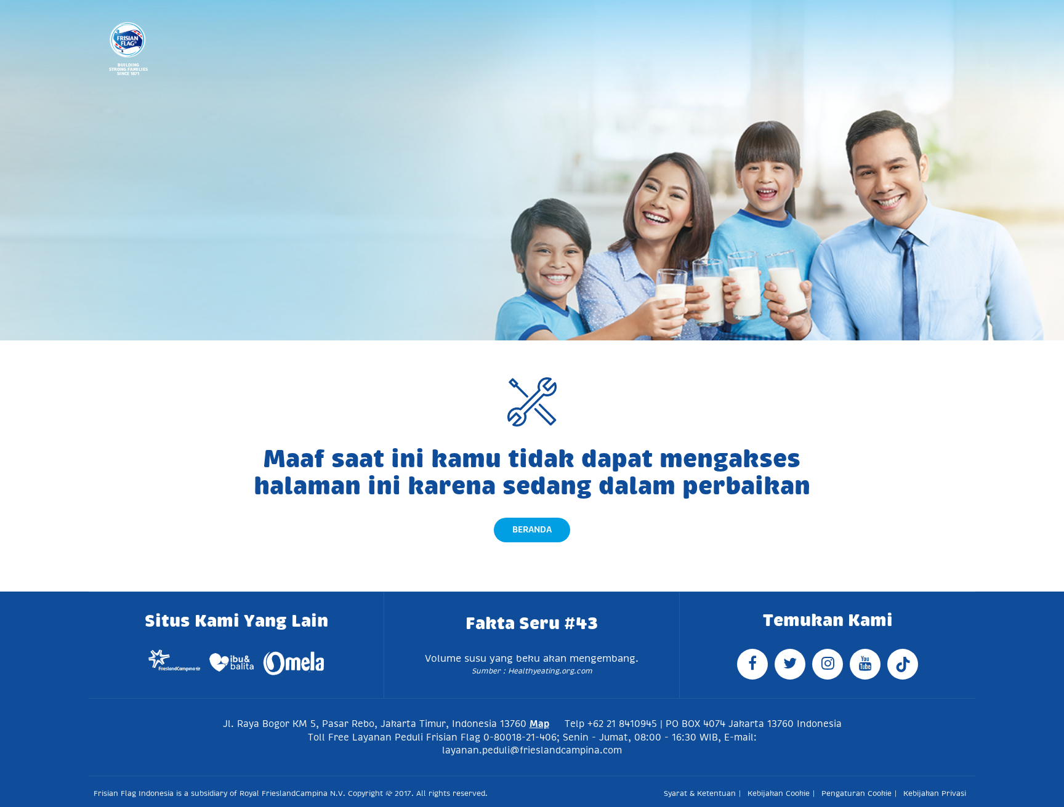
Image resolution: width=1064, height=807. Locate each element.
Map (539, 723)
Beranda (532, 529)
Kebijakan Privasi (934, 793)
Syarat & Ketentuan (700, 793)
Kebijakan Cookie (779, 793)
